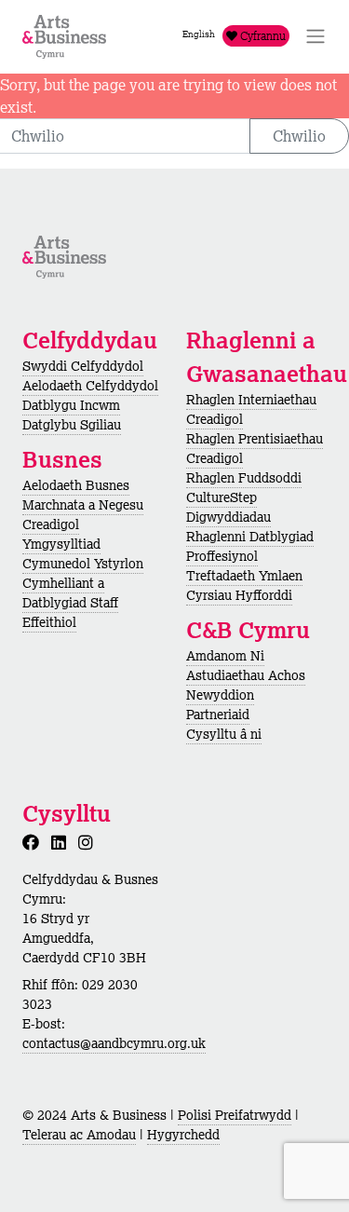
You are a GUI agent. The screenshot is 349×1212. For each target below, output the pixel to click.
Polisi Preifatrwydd (234, 1115)
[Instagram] (89, 842)
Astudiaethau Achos (245, 675)
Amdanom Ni (225, 656)
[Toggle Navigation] (315, 36)
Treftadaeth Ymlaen (244, 575)
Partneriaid (217, 714)
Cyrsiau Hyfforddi (239, 595)
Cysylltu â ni (224, 734)
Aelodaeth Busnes (75, 485)
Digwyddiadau (228, 517)
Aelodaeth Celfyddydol (90, 385)
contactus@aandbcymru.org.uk (114, 1043)
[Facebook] (34, 842)
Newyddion (220, 695)
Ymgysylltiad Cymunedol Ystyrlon (82, 554)
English (198, 34)
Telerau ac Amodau (79, 1134)
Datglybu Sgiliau (71, 424)
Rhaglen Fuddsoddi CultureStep (244, 488)
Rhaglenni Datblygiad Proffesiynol (250, 546)
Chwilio (299, 136)
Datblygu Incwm (71, 405)
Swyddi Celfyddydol (82, 366)
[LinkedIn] (62, 842)
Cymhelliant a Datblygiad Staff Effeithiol (70, 603)
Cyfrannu (261, 36)
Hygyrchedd (183, 1134)
